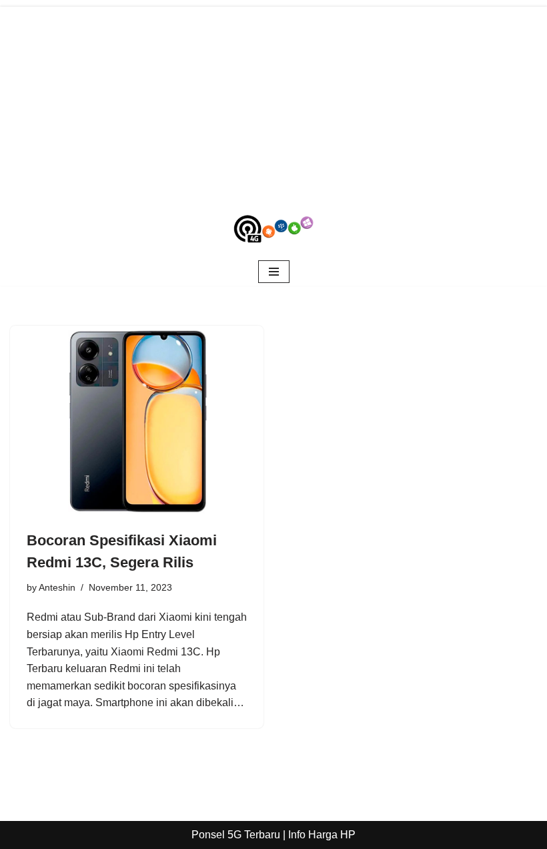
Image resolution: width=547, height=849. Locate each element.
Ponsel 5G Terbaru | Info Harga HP (273, 834)
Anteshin (57, 587)
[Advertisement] (273, 100)
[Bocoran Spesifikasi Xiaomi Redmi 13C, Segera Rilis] (136, 421)
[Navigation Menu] (274, 271)
